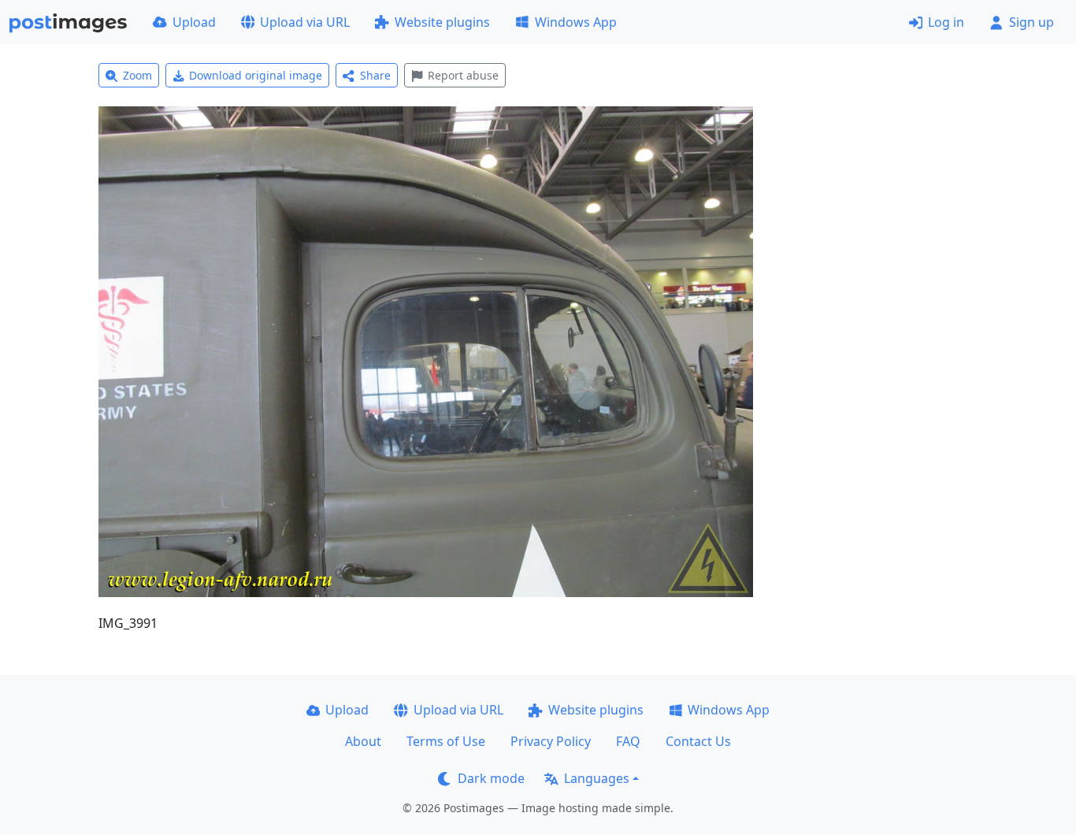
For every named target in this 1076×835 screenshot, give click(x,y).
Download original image (255, 75)
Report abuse (463, 75)
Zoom (137, 75)
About (363, 741)
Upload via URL (305, 22)
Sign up (1031, 22)
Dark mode (491, 778)
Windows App (576, 22)
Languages (596, 778)
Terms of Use (445, 741)
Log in (946, 22)
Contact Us (698, 741)
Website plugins (442, 22)
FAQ (628, 741)
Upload (194, 22)
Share (375, 75)
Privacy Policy (550, 741)
